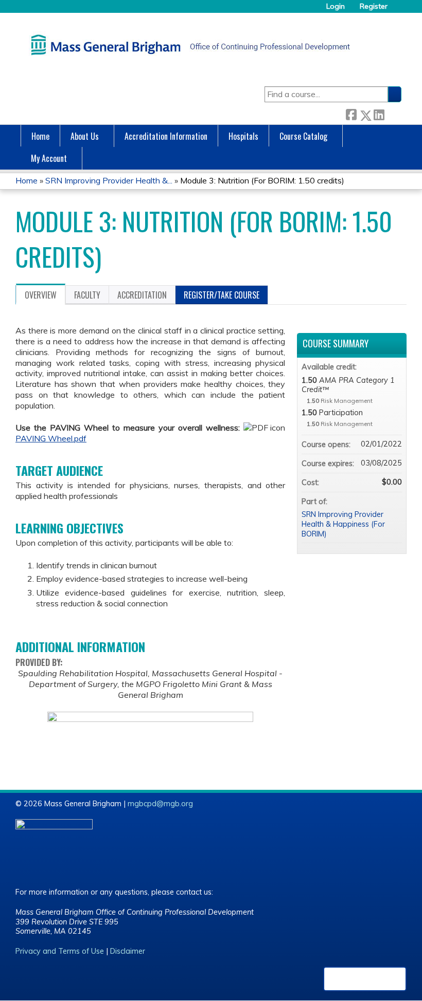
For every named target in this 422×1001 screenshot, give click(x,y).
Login (335, 6)
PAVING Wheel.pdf (50, 438)
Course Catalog (303, 136)
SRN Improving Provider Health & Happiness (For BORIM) (343, 524)
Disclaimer (127, 951)
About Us (85, 136)
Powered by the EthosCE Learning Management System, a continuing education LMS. (365, 979)
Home (40, 136)
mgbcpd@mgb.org (160, 803)
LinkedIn (379, 113)
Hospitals (243, 136)
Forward (393, 113)
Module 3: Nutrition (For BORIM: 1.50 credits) (262, 180)
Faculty (87, 295)
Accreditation (142, 295)
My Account (49, 158)
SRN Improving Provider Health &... (108, 180)
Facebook (351, 113)
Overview (41, 295)
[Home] (188, 45)
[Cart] (398, 10)
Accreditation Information (166, 136)
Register (374, 6)
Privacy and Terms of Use (59, 951)
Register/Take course (221, 295)
